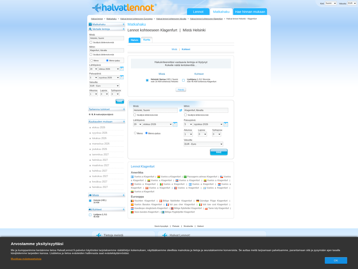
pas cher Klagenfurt (182, 204)
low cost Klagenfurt (215, 204)
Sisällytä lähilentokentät (103, 42)
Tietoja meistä (113, 235)
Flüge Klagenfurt (213, 200)
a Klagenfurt (144, 176)
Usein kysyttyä (161, 226)
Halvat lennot (97, 19)
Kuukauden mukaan (100, 121)
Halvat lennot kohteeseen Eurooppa (136, 19)
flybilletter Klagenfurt (177, 200)
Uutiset (200, 226)
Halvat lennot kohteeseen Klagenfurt (206, 19)
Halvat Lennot (179, 235)
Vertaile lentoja (101, 28)
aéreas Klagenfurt (202, 176)
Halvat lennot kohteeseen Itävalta (171, 19)
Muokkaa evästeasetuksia (26, 258)
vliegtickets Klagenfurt (151, 208)
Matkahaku (221, 12)
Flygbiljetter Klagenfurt (180, 212)
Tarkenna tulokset (99, 109)
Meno (96, 60)
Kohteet (97, 209)
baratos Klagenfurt (146, 212)
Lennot (198, 12)
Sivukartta (188, 226)
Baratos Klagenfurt (148, 204)
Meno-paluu (114, 60)
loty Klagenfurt (218, 208)
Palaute (175, 226)
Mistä (95, 195)
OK (336, 260)
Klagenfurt (144, 200)
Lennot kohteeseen (152, 30)
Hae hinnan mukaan (250, 12)
